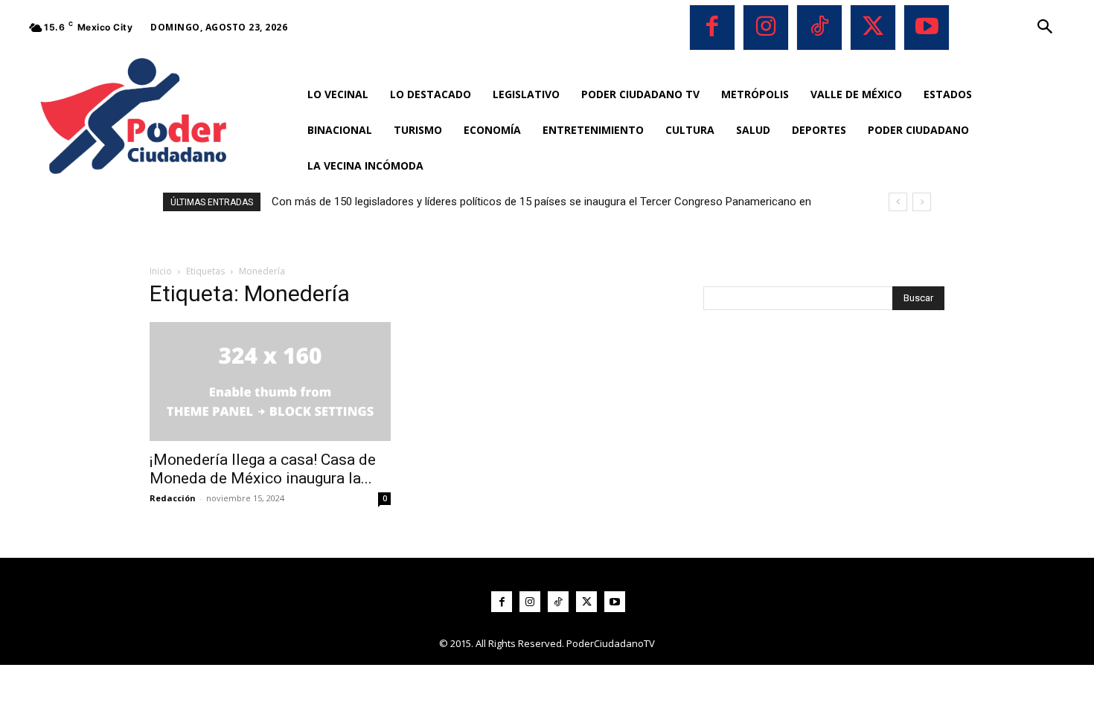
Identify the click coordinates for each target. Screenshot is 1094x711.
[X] (873, 27)
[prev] (898, 202)
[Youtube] (926, 27)
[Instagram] (766, 27)
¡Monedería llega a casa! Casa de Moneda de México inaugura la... (263, 469)
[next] (921, 202)
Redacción (173, 498)
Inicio (161, 271)
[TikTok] (819, 27)
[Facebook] (712, 27)
